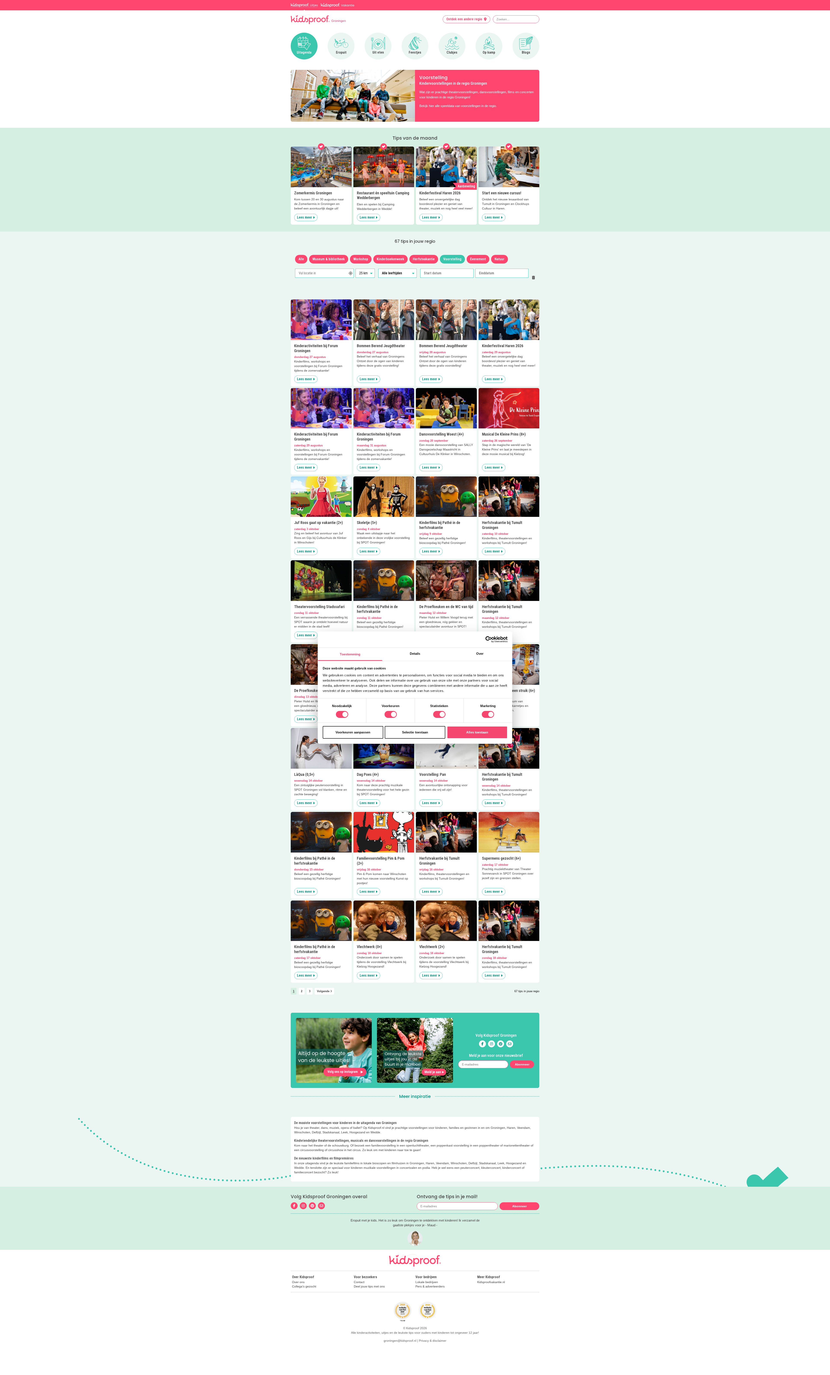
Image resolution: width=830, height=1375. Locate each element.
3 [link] (309, 991)
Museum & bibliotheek (329, 259)
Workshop (360, 259)
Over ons (298, 1282)
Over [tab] (480, 653)
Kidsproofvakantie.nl (491, 1282)
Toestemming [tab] (350, 654)
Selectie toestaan (415, 732)
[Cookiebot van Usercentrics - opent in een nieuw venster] (489, 639)
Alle (301, 259)
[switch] (391, 714)
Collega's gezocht (304, 1286)
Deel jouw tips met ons (369, 1286)
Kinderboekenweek (390, 259)
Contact (359, 1282)
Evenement (478, 259)
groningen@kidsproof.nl (400, 1340)
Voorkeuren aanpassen (352, 732)
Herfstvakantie (424, 259)
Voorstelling (452, 259)
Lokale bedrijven (426, 1282)
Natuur (499, 259)
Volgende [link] (323, 991)
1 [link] (293, 991)
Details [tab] (415, 653)
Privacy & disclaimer (432, 1340)
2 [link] (301, 991)
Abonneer (522, 1064)
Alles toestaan (477, 732)
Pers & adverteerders (430, 1286)
